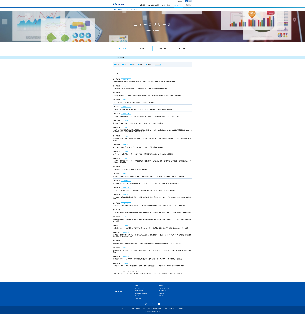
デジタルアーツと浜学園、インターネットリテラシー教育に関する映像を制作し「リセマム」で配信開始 (143, 154)
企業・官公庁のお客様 (140, 288)
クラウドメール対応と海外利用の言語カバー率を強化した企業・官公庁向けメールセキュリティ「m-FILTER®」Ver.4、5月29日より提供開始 (152, 198)
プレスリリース (128, 9)
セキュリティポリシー (170, 308)
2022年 (149, 64)
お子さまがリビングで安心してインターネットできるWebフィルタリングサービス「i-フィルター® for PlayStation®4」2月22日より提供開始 (152, 251)
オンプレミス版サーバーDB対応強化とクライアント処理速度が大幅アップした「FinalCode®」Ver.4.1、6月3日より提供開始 (148, 176)
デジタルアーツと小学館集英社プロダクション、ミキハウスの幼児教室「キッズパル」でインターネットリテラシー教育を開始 (149, 206)
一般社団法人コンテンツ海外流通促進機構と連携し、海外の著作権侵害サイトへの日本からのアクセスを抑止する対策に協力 (148, 266)
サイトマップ (125, 308)
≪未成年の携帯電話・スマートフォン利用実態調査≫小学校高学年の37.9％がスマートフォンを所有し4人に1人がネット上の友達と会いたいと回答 (152, 220)
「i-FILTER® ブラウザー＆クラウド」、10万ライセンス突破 (130, 169)
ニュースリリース (178, 5)
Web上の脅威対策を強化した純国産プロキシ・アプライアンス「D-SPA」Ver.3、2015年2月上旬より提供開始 (144, 82)
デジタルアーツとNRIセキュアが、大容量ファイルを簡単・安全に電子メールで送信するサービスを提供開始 (144, 190)
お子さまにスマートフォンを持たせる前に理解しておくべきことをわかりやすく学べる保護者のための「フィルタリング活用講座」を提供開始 (152, 139)
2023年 (142, 64)
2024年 (134, 64)
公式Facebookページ (152, 303)
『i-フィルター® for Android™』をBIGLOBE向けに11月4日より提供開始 (133, 102)
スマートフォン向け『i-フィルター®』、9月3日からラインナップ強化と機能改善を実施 (138, 147)
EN (190, 1)
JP (187, 1)
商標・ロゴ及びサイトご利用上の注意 (141, 308)
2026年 (118, 64)
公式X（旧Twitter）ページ (146, 303)
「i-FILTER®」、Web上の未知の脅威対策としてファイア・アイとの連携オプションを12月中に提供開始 (142, 109)
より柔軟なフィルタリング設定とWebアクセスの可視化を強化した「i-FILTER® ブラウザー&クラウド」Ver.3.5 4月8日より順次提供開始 (152, 212)
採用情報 (188, 5)
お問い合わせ (180, 1)
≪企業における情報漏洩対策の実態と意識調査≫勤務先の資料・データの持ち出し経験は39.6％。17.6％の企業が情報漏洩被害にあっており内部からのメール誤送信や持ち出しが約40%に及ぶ (152, 131)
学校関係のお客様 (139, 290)
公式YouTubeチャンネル (158, 303)
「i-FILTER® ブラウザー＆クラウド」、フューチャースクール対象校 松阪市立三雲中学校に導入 (140, 88)
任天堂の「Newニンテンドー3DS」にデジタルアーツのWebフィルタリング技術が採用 (138, 123)
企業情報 (142, 5)
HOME (114, 9)
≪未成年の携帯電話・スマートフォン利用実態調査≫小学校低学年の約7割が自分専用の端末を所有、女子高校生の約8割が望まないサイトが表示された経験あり (152, 162)
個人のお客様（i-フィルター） (142, 293)
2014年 (135, 9)
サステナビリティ (166, 5)
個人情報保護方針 (157, 308)
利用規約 (181, 308)
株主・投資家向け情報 (153, 5)
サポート (137, 296)
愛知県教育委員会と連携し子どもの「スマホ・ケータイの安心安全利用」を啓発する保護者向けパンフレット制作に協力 (147, 243)
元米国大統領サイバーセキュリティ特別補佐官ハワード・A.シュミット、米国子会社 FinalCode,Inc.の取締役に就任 (146, 183)
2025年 (126, 64)
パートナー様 (138, 298)
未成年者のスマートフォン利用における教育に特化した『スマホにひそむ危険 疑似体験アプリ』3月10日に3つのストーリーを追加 (150, 228)
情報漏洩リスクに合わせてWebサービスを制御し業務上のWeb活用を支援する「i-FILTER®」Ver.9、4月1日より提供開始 (147, 259)
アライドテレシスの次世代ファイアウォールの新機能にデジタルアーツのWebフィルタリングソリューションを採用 (146, 116)
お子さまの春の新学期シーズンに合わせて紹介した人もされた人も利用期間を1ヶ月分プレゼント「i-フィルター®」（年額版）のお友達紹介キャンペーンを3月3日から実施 (152, 235)
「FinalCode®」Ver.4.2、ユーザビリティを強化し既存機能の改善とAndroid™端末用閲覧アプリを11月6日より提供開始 (147, 95)
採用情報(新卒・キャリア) (165, 293)
